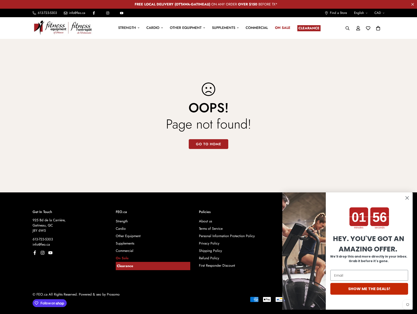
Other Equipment (186, 27)
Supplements (223, 27)
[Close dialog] (407, 198)
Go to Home (208, 144)
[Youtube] (121, 13)
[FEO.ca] (63, 28)
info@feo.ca (41, 244)
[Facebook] (94, 13)
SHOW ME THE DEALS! (369, 288)
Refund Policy (209, 258)
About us (205, 221)
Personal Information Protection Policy (227, 235)
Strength (127, 27)
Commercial (257, 27)
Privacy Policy (209, 243)
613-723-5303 (43, 239)
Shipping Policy (210, 250)
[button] (378, 28)
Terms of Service (211, 228)
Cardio (152, 27)
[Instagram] (108, 13)
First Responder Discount (217, 265)
